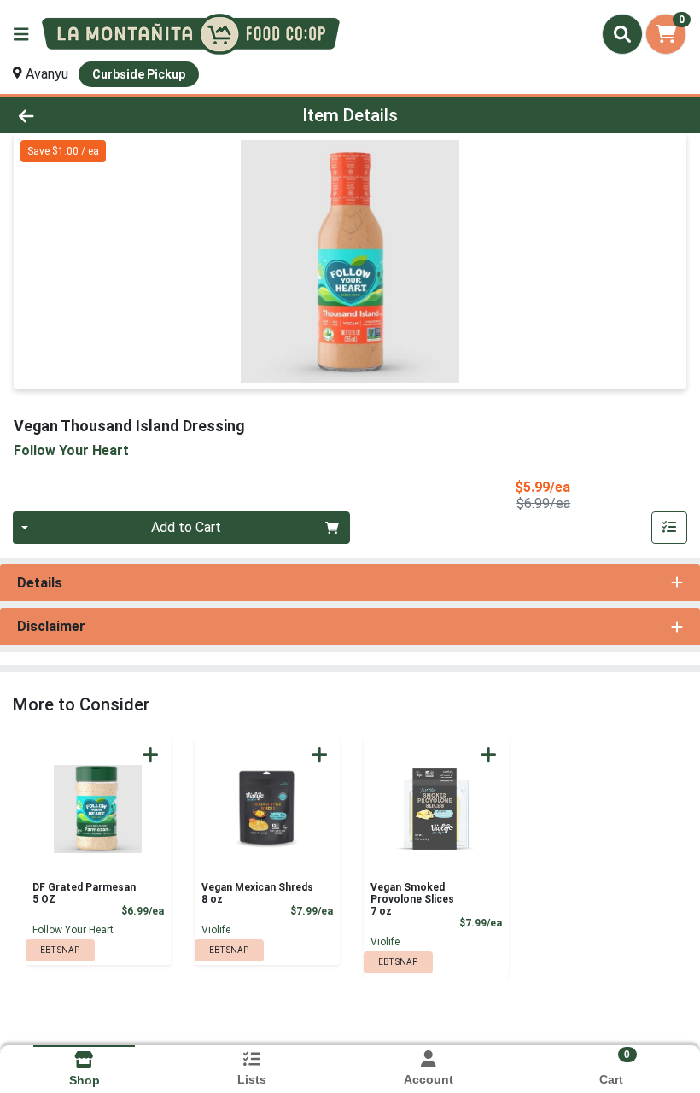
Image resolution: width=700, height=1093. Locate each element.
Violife (215, 930)
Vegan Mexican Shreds (257, 893)
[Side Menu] (21, 34)
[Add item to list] (669, 527)
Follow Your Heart (73, 930)
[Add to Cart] (150, 754)
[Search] (622, 34)
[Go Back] (98, 115)
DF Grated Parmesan (84, 893)
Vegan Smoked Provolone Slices (412, 899)
